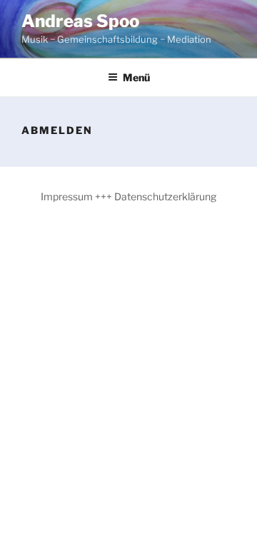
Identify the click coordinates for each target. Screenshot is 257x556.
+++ (103, 196)
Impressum (67, 196)
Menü (136, 77)
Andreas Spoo (80, 21)
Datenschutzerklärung (165, 196)
